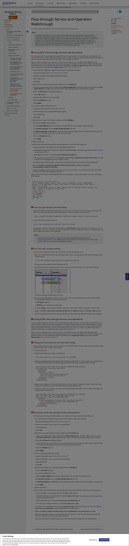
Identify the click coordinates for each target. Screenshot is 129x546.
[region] (64, 540)
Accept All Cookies (104, 539)
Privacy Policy (14, 544)
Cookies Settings (93, 539)
